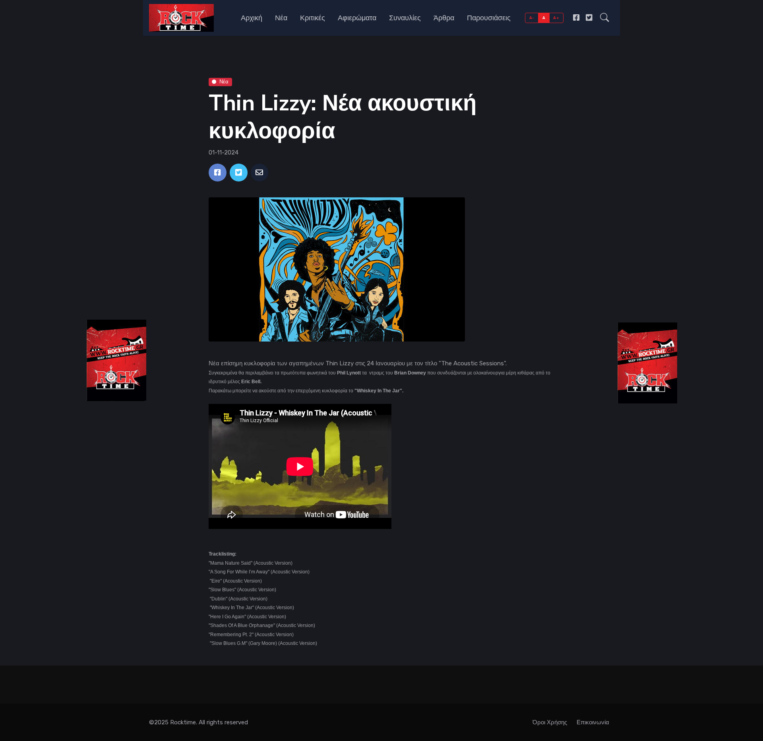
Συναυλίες (405, 18)
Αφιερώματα (357, 18)
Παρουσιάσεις (489, 18)
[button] (604, 18)
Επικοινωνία (593, 722)
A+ (556, 17)
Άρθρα (444, 18)
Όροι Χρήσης (550, 722)
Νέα (281, 18)
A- (531, 17)
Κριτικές (312, 18)
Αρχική (251, 18)
